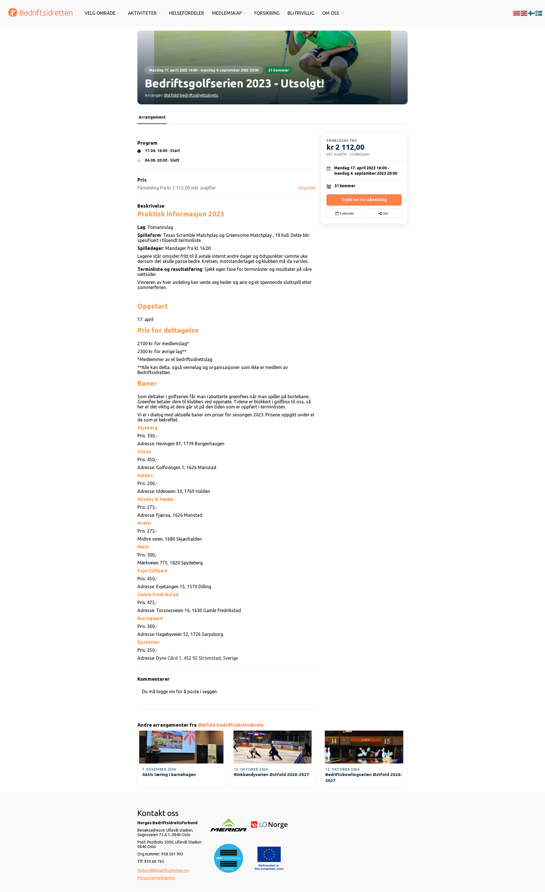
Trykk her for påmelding (364, 199)
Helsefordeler (186, 13)
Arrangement (152, 117)
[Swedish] (539, 12)
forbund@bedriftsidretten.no (163, 870)
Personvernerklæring (156, 878)
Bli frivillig (301, 13)
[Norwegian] (517, 12)
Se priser (307, 187)
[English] (524, 12)
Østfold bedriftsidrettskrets (191, 95)
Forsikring (267, 13)
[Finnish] (531, 12)
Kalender (347, 213)
